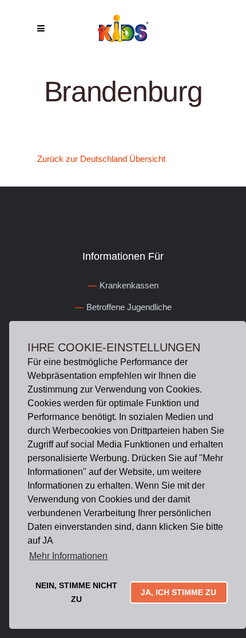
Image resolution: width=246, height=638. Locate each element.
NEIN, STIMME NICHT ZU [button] (76, 592)
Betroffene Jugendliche (129, 307)
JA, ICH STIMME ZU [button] (178, 592)
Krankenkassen (129, 285)
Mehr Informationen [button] (68, 556)
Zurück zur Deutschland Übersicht (101, 159)
